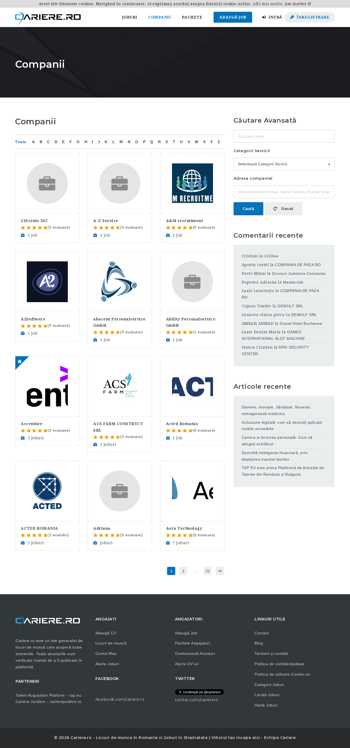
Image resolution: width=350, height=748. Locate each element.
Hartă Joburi (266, 705)
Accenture (32, 424)
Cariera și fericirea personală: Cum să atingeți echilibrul (277, 440)
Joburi (129, 17)
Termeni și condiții (271, 653)
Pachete (192, 17)
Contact (262, 633)
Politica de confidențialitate (280, 664)
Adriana (101, 528)
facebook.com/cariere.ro (120, 699)
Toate (20, 142)
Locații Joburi (267, 695)
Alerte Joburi (107, 664)
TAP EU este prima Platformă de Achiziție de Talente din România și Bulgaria (283, 471)
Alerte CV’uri (187, 664)
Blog (259, 643)
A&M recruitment (184, 221)
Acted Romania (182, 424)
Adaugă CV (105, 633)
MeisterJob (293, 282)
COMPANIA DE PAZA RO (298, 265)
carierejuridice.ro (65, 701)
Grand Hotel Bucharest (301, 323)
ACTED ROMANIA (39, 528)
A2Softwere (33, 319)
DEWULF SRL (291, 306)
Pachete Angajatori (192, 643)
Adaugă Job (232, 17)
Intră (274, 17)
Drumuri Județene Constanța (299, 273)
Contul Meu (106, 653)
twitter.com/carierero (196, 699)
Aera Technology (184, 528)
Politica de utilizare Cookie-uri (282, 674)
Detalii (47, 167)
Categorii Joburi (269, 684)
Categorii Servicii (252, 150)
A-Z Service (105, 221)
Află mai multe (267, 4)
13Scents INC (34, 221)
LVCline (271, 256)
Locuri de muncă (111, 643)
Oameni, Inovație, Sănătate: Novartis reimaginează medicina (276, 410)
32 (207, 571)
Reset (287, 208)
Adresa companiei (253, 178)
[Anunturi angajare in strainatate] (48, 17)
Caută (248, 208)
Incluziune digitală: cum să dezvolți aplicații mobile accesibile (282, 425)
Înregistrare (313, 17)
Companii (159, 17)
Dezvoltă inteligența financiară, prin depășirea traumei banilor (275, 455)
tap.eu (75, 695)
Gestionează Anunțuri (195, 653)
